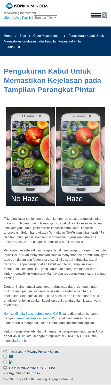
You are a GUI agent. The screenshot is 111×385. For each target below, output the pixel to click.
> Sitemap (54, 352)
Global (8, 18)
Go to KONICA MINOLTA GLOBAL (32, 368)
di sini (22, 336)
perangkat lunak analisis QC (35, 318)
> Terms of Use (13, 352)
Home (8, 36)
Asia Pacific (23, 18)
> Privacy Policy (35, 352)
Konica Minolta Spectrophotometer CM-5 (32, 314)
